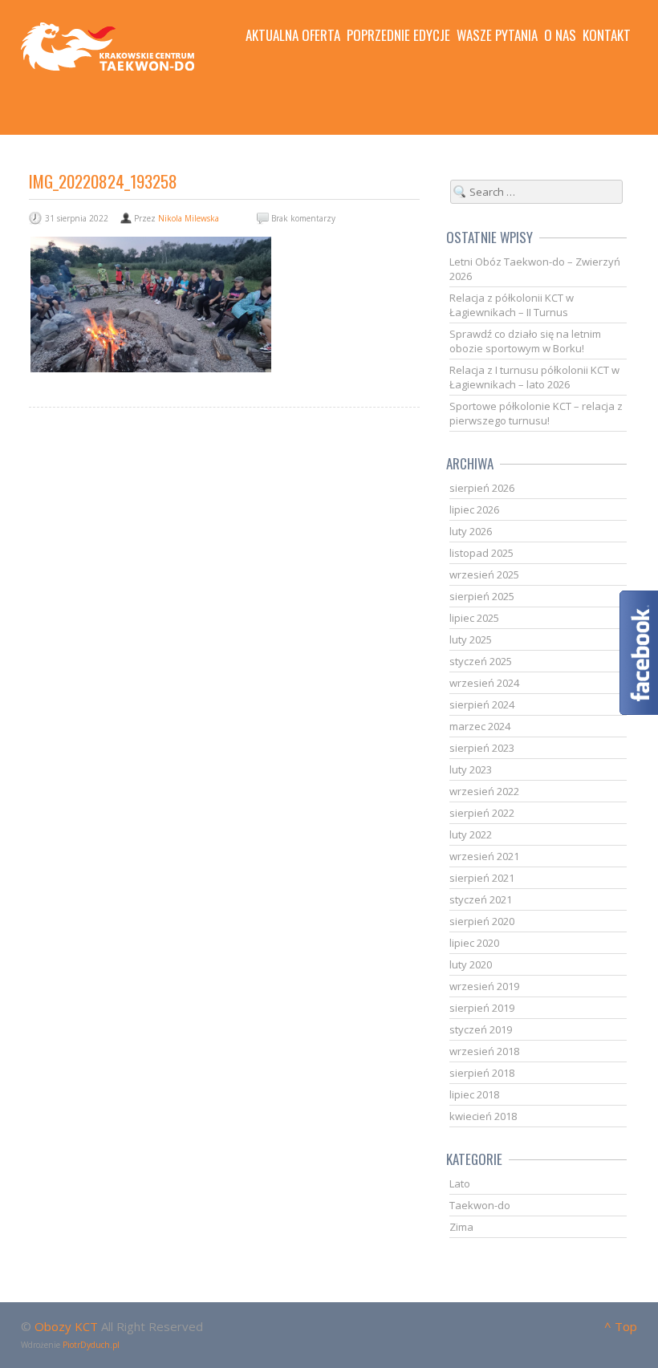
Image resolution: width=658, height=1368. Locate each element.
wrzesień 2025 (484, 574)
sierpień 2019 (481, 1008)
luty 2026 (470, 531)
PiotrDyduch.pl (91, 1344)
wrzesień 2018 (484, 1051)
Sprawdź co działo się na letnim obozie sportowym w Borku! (525, 341)
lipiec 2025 (474, 618)
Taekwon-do (479, 1205)
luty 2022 (470, 834)
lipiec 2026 (474, 509)
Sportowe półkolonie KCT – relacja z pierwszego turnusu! (536, 413)
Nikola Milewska (188, 218)
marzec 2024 (479, 726)
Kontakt (607, 35)
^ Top (620, 1326)
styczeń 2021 (480, 899)
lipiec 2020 (474, 943)
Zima (461, 1227)
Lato (459, 1183)
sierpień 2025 (481, 596)
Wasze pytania (497, 35)
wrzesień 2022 (484, 791)
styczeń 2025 (480, 661)
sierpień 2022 (481, 813)
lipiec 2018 (474, 1094)
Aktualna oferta (293, 35)
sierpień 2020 (481, 921)
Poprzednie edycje (398, 35)
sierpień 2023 (481, 748)
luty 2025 (470, 639)
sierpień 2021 (481, 878)
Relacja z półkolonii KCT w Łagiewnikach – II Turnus (511, 304)
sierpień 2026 (481, 488)
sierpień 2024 (481, 704)
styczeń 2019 (480, 1029)
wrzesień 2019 (484, 986)
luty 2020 (470, 964)
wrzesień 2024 (484, 683)
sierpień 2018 (481, 1073)
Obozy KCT (66, 1326)
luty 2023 (470, 769)
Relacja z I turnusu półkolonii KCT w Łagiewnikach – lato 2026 (534, 377)
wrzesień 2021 (484, 856)
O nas (560, 35)
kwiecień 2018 (483, 1116)
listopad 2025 (481, 553)
